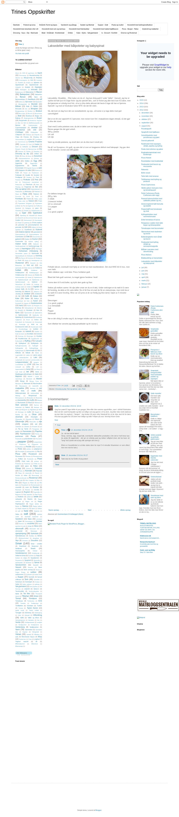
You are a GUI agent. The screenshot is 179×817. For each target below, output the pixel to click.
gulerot (18, 239)
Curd (30, 144)
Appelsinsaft (19, 85)
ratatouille (28, 473)
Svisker (37, 582)
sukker (33, 572)
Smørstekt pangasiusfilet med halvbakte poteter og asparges (156, 375)
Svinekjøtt (28, 582)
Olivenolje (19, 421)
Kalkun (36, 298)
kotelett (28, 331)
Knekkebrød (28, 317)
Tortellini (23, 603)
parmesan (19, 436)
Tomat (18, 598)
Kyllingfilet (38, 341)
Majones (18, 376)
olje (40, 421)
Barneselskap (20, 99)
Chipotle (37, 134)
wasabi (29, 634)
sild (24, 526)
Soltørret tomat (20, 555)
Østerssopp (19, 646)
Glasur (40, 215)
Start (89, 510)
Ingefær (36, 287)
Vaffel (22, 618)
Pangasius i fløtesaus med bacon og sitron (156, 352)
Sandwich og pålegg (68, 25)
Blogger (98, 810)
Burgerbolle (23, 120)
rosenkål (18, 487)
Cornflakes (38, 139)
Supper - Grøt (103, 25)
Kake (17, 298)
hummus (30, 258)
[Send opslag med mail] (73, 385)
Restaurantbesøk (20, 478)
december (146, 113)
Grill (25, 227)
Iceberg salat (19, 287)
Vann (17, 629)
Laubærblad (19, 364)
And (31, 80)
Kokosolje (22, 324)
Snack (33, 548)
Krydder (39, 336)
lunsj (28, 369)
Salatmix (36, 511)
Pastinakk (18, 439)
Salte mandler (156, 393)
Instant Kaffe (19, 289)
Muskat (39, 400)
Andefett (39, 80)
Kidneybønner (29, 308)
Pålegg (18, 468)
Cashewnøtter (32, 125)
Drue (23, 156)
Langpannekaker (21, 362)
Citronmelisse (19, 139)
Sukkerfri (29, 574)
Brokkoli (39, 111)
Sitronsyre (34, 531)
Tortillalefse (19, 605)
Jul (19, 296)
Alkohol (17, 78)
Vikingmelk (35, 632)
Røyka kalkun (37, 506)
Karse (29, 305)
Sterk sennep (28, 569)
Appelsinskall (33, 85)
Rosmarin (18, 490)
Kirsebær (29, 310)
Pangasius (35, 429)
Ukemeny (28, 612)
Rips (38, 480)
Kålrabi (28, 353)
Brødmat (29, 116)
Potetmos (27, 463)
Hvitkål (37, 268)
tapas (17, 593)
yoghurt (37, 639)
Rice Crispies (29, 480)
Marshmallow (37, 383)
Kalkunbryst (19, 301)
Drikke (70, 33)
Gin (16, 213)
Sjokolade (34, 533)
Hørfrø (28, 284)
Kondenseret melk (21, 327)
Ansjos (28, 82)
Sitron (36, 526)
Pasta (33, 436)
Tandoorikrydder (34, 591)
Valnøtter (31, 620)
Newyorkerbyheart (147, 542)
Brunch (30, 113)
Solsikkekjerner (21, 553)
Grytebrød (28, 229)
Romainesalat (35, 485)
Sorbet (17, 558)
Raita (20, 471)
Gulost (27, 239)
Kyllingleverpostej (21, 346)
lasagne (36, 362)
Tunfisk (39, 605)
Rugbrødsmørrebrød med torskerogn (151, 153)
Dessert (35, 147)
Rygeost (18, 494)
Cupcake (23, 144)
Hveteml (32, 263)
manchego (18, 379)
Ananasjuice (23, 80)
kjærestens (38, 312)
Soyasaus (18, 560)
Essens (37, 170)
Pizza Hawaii (146, 158)
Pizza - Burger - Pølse (130, 29)
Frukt (40, 201)
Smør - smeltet (36, 544)
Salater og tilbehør (87, 25)
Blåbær (18, 106)
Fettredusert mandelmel (30, 182)
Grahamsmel (28, 220)
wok (16, 637)
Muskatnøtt (21, 402)
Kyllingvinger (19, 350)
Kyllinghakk (35, 343)
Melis (22, 391)
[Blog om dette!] (80, 385)
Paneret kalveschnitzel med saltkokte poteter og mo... (151, 200)
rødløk (36, 497)
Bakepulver (25, 94)
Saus (30, 519)
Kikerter (39, 308)
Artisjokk (18, 87)
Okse (34, 414)
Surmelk (31, 577)
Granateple (38, 220)
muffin (32, 400)
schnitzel (39, 519)
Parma (37, 434)
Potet (83, 389)
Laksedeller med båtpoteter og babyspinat (151, 262)
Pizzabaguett (146, 129)
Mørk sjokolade (21, 405)
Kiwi (37, 310)
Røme (17, 506)
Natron (27, 407)
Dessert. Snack (20, 149)
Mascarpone (23, 386)
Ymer (30, 639)
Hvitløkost (34, 270)
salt (26, 513)
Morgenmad (33, 395)
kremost (39, 334)
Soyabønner (35, 558)
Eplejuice (22, 170)
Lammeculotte (35, 360)
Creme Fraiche (35, 141)
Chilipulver (18, 134)
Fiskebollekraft (35, 189)
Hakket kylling (33, 241)
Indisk (29, 287)
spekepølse (19, 562)
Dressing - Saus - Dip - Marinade (25, 33)
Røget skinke (34, 504)
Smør (18, 543)
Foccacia (18, 196)
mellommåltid (35, 393)
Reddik (17, 475)
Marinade (27, 383)
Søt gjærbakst (20, 586)
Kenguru (37, 305)
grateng (26, 222)
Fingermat (27, 187)
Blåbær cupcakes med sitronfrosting (149, 250)
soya (25, 558)
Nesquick (24, 409)
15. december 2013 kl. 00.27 (77, 455)
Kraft (16, 334)
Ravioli (37, 473)
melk (33, 391)
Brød (19, 116)
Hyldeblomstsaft (23, 280)
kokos (36, 319)
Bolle (27, 106)
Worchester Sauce (28, 637)
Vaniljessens (35, 625)
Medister (33, 388)
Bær (19, 123)
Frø (24, 206)
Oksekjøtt (34, 417)
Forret (29, 199)
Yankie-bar (22, 639)
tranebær (30, 605)
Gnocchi (28, 218)
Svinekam (18, 582)
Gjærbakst (37, 213)
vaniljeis (39, 622)
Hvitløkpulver (19, 272)
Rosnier (27, 490)
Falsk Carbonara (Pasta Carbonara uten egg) (150, 194)
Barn (36, 97)
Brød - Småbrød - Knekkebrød (53, 33)
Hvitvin (37, 275)
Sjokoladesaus (20, 536)
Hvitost (30, 275)
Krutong (20, 336)
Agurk (39, 73)
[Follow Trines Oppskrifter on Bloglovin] (23, 655)
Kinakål (20, 310)
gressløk (18, 227)
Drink (17, 156)
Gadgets (28, 208)
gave (37, 208)
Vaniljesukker (34, 627)
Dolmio (28, 151)
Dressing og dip (60, 389)
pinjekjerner (38, 449)
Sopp (38, 555)
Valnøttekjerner (20, 620)
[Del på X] (83, 385)
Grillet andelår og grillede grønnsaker (156, 437)
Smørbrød (22, 546)
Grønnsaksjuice (34, 234)
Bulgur (37, 116)
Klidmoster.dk (145, 536)
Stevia (38, 569)
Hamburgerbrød (20, 246)
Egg (35, 161)
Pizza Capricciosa (148, 185)
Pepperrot (35, 444)
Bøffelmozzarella (34, 123)
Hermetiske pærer (21, 253)
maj (143, 274)
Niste (40, 409)
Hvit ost (30, 265)
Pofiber (20, 459)
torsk (40, 601)
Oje (26, 414)
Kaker (27, 298)
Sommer (31, 555)
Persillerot (39, 447)
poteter (36, 461)
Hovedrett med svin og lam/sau (53, 29)
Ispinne (37, 289)
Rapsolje (39, 471)
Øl (36, 641)
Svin (26, 579)
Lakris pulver (37, 355)
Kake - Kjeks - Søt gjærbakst (87, 33)
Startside (16, 25)
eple (40, 168)
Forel (36, 196)
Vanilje (18, 622)
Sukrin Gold (38, 574)
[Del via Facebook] (85, 385)
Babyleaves (19, 92)
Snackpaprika (20, 551)
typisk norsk (19, 610)
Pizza (17, 454)
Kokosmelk (38, 322)
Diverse (20, 151)
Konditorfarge (23, 329)
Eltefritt (34, 165)
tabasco (36, 589)
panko (17, 431)
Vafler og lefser (33, 618)
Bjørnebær (29, 102)
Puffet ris (37, 463)
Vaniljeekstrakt (29, 622)
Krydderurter (35, 338)
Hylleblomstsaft (20, 282)
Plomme (28, 456)
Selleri (20, 521)
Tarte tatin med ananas (150, 176)
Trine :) (64, 430)
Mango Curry (34, 381)
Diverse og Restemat (129, 33)
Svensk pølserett (147, 141)
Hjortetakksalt (19, 256)
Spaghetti (27, 560)
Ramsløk (28, 471)
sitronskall (18, 531)
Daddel (37, 144)
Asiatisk (27, 87)
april (143, 277)
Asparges (38, 87)
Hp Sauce (22, 258)
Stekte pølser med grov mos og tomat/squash (151, 189)
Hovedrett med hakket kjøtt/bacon (105, 29)
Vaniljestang (20, 627)
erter (29, 170)
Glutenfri (20, 218)
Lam (26, 360)
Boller (35, 106)
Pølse (35, 466)
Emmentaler (19, 168)
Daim (17, 146)
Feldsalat (18, 175)
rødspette (18, 499)
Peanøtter (39, 439)
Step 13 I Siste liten (146, 552)
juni (143, 271)
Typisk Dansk (32, 608)
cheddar (34, 128)
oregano (25, 424)
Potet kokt (26, 461)
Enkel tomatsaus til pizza (150, 220)
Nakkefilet (18, 407)
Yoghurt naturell (21, 641)
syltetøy (37, 584)
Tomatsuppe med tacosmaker (152, 228)
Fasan (25, 173)
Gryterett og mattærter (150, 29)
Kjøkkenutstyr (23, 315)
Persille (28, 447)
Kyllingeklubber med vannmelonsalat (149, 215)
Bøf (25, 123)
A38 (23, 73)
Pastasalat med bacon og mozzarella (151, 165)
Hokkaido (30, 256)
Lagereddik (19, 355)
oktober (145, 119)
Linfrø (28, 367)
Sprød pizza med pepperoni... (150, 538)
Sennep (39, 521)
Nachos (36, 405)
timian (36, 596)
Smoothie (34, 540)
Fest (37, 177)
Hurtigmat (39, 258)
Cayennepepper (20, 127)
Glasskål (32, 215)
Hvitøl (29, 277)
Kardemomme (36, 303)
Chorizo (26, 137)
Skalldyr (31, 536)
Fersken (29, 177)
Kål (38, 350)
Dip (40, 149)
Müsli (30, 402)
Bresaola (18, 109)
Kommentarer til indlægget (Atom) (70, 514)
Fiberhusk (29, 184)
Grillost (33, 227)
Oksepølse (18, 419)
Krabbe (37, 331)
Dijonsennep (32, 149)
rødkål (29, 497)
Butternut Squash (36, 120)
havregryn (26, 248)
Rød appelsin (27, 494)
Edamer (36, 158)
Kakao (35, 296)
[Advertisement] (26, 731)
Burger (39, 118)
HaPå (17, 248)
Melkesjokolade (20, 393)
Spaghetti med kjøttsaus (150, 132)
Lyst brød (18, 372)
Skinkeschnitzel (24, 538)
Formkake (19, 199)
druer (29, 156)
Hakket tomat (21, 244)
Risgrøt (25, 483)
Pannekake (27, 431)
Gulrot (35, 239)
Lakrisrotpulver (23, 357)
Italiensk (27, 291)
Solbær (35, 551)
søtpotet (27, 589)
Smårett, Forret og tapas (48, 25)
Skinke (39, 536)
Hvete (27, 260)
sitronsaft (19, 528)
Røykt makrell (22, 508)
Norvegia (21, 412)
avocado (34, 89)
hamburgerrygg (34, 246)
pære (27, 466)
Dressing (36, 151)
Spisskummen (20, 565)
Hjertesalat (35, 253)
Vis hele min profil (22, 53)
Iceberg (36, 284)
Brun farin (22, 113)
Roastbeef (24, 485)
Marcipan (18, 383)
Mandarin (29, 379)
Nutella (17, 414)
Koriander (18, 331)
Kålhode (18, 353)
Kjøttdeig (18, 317)
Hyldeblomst (38, 277)
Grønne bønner (24, 232)
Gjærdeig (23, 215)
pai (41, 426)
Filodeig (17, 187)
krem (22, 334)
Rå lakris (32, 508)
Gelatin (26, 210)
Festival (17, 180)
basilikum (31, 99)
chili (34, 130)
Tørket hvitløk (34, 610)
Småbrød (18, 548)
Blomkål (34, 104)
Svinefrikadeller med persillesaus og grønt (150, 136)
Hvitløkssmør (20, 275)
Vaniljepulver (22, 625)
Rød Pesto (38, 494)
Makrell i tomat (33, 376)
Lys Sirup (37, 369)
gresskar (21, 225)
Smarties (25, 540)
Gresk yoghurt (37, 222)
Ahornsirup (22, 75)
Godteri (17, 220)
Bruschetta (38, 113)
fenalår (27, 175)
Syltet (17, 584)
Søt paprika (33, 586)
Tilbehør (25, 596)
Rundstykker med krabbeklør (152, 161)
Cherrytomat (20, 130)
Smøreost (35, 546)
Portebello (30, 459)
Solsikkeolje (35, 553)
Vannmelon (28, 629)
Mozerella (39, 398)
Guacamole (36, 236)
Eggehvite (18, 163)
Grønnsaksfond (20, 234)
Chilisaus (28, 134)
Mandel (39, 379)
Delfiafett (25, 146)
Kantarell (18, 303)
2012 (142, 110)
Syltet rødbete (27, 584)
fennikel (36, 175)
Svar (56, 420)
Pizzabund (33, 454)
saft (19, 511)
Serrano (21, 523)
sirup (29, 526)
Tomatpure (33, 598)
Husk (19, 260)
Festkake (26, 180)
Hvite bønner (28, 268)
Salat (26, 511)
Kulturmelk (18, 341)
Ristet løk (33, 483)
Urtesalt (27, 615)
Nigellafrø (33, 409)
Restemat (33, 478)
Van (38, 620)
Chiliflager (19, 132)
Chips (17, 137)
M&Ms (37, 372)
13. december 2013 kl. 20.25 (82, 430)
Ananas (39, 78)
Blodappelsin (22, 104)
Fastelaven (35, 173)
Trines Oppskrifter (33, 12)
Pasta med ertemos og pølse (152, 149)
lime (37, 364)
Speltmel (28, 562)
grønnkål (37, 232)
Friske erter (21, 201)
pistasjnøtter (31, 451)
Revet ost (18, 480)
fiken (37, 184)
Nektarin (36, 407)
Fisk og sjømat (72, 389)
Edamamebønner (24, 158)
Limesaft (18, 367)
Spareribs (37, 560)
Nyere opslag (54, 510)
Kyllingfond (22, 343)
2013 (142, 107)
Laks (79, 389)
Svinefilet (37, 579)
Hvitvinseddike (20, 277)
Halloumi (36, 244)
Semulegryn (29, 521)
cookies (29, 139)
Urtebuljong (38, 612)
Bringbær (34, 109)
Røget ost (29, 501)
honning (39, 256)
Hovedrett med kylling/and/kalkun (140, 25)
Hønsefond (19, 284)
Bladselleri (38, 102)
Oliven (37, 419)
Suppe (20, 577)
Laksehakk (18, 360)
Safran (40, 508)
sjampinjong (20, 533)
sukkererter (19, 574)
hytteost (34, 282)
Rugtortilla (36, 492)
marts (144, 281)
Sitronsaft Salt (34, 528)
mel (40, 388)
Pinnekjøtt (21, 451)
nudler (29, 412)
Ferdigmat (18, 177)
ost (36, 424)
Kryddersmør (22, 338)
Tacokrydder (19, 591)
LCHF (29, 364)
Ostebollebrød (156, 477)
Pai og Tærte (23, 429)
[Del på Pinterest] (88, 385)
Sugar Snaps (20, 572)
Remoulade (35, 475)
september (146, 123)
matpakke (19, 388)
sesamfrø (30, 524)
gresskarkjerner (33, 225)
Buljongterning (28, 118)
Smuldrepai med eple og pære (157, 496)
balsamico (38, 94)
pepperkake (38, 442)
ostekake (18, 426)
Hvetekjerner (35, 260)
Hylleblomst (35, 280)
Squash (18, 567)
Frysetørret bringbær (25, 203)
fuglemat (30, 206)
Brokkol (30, 111)
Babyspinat (29, 92)
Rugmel (27, 492)
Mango (22, 381)
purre (17, 466)
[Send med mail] (77, 385)
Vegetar (24, 632)
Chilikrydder (34, 132)
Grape (20, 222)
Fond (28, 196)
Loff (37, 367)
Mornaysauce (19, 398)
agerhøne (31, 73)
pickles (29, 449)
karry (21, 305)
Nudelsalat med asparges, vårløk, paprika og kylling (151, 145)
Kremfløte (30, 334)
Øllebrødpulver (20, 644)
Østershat (34, 644)
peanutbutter (28, 439)
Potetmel (18, 463)
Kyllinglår (35, 346)
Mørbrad (37, 402)
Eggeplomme (19, 165)
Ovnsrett (34, 426)
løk (27, 371)
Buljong (17, 118)
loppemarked (19, 369)
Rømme (25, 506)
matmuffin (35, 386)
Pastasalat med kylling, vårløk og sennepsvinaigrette (150, 244)
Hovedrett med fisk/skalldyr (79, 29)
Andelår (20, 82)
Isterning (18, 291)
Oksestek (29, 419)
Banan (23, 97)
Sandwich (19, 519)
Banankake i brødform (155, 415)
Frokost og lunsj (29, 25)
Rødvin (30, 499)
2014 (142, 103)
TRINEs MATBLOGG (148, 523)
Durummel (38, 156)
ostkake (26, 426)
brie (26, 109)
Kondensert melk (36, 327)
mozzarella (21, 400)
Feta (36, 180)
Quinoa (28, 468)
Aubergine (23, 89)
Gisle (57, 406)
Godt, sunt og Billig (147, 550)
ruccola (36, 490)
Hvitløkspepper (34, 272)
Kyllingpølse (19, 348)
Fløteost (36, 194)
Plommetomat (37, 456)
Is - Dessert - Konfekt (109, 33)
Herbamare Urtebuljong (28, 251)
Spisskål (35, 565)
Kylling (27, 341)
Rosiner (36, 487)
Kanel (35, 301)
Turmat (20, 608)
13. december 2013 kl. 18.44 (70, 406)
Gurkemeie (19, 241)
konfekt (35, 329)
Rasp (20, 473)
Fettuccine (18, 184)
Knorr (28, 319)
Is (29, 289)
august (144, 126)
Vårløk (18, 634)
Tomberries (30, 601)
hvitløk (18, 270)
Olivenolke (32, 421)
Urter (19, 615)
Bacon (39, 92)
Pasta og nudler (118, 25)
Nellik (17, 409)
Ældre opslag (125, 510)
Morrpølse (30, 398)
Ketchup (18, 308)
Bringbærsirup (19, 111)
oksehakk (19, 417)
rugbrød (18, 492)
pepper (22, 441)
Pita (38, 451)
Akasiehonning (34, 75)
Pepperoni (22, 444)
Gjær (24, 213)
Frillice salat (38, 199)
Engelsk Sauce (31, 168)
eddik (17, 161)
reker (25, 475)
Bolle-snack (145, 173)
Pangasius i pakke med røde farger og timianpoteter (152, 224)
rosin (27, 487)
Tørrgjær (18, 612)
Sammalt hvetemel (31, 516)
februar (144, 284)
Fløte (25, 194)
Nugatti (37, 412)
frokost (31, 201)
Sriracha (30, 567)
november (146, 116)
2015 (142, 100)
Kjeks (17, 313)
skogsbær (36, 538)
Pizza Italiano (146, 255)
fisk (36, 187)
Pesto (20, 449)
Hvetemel (19, 263)
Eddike (27, 161)
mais (36, 374)
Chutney (36, 137)
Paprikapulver (25, 434)
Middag (17, 395)
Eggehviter (33, 163)
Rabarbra (38, 468)
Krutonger (30, 336)
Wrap (40, 637)
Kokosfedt (18, 322)
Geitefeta (18, 210)
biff (41, 99)
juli (143, 268)
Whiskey (37, 634)
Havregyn (39, 248)
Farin (17, 173)
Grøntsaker (19, 236)
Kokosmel (28, 322)
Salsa (17, 514)
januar (144, 287)
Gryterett (39, 230)
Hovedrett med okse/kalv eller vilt (25, 29)
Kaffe (27, 296)
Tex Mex (26, 594)
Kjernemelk (28, 312)
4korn (17, 73)
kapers (26, 303)
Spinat (36, 562)
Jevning (18, 294)
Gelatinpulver (35, 210)
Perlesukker (19, 447)
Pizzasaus (19, 456)
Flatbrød (37, 191)
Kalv (28, 301)
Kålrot (37, 353)
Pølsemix (144, 170)
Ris (16, 483)
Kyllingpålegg (33, 348)
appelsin (36, 82)
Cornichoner (22, 142)
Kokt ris (34, 324)
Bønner (17, 125)
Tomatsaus (19, 601)
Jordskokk (38, 294)
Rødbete (20, 497)
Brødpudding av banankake (151, 258)
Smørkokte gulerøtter (155, 330)
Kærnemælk (30, 350)
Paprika (38, 431)
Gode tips (36, 218)
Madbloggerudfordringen (23, 374)
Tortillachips (34, 603)
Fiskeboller (18, 191)
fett (16, 182)
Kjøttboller (36, 315)
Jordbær (27, 294)
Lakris (28, 355)
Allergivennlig (28, 78)
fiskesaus (28, 191)
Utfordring (37, 615)
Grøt (27, 237)
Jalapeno (37, 291)
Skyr (17, 540)
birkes (21, 102)
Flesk (17, 194)
